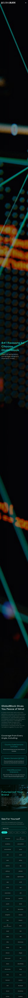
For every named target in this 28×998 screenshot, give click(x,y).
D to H (10, 832)
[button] (25, 2)
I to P (17, 832)
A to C (4, 832)
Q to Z (23, 832)
